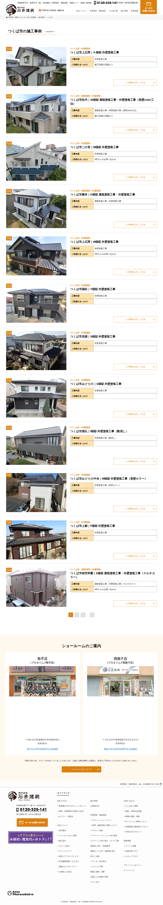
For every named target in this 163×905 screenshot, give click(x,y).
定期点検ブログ (131, 851)
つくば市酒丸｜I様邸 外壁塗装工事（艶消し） (99, 431)
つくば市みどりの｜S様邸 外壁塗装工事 (95, 383)
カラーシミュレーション (102, 820)
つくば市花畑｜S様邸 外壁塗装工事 (92, 336)
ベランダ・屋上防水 (98, 861)
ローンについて (65, 851)
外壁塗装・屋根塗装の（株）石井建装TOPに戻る (139, 784)
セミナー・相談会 (66, 816)
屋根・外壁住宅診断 (133, 811)
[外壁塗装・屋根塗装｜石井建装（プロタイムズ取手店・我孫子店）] (21, 8)
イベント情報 (130, 846)
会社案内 (62, 830)
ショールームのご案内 (68, 836)
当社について (62, 825)
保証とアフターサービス (69, 856)
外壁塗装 (86, 48)
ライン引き (94, 882)
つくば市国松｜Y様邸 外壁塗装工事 (92, 289)
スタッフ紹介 (64, 846)
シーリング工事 (96, 867)
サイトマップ (129, 870)
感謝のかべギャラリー (68, 867)
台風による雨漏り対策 (99, 877)
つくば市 (75, 48)
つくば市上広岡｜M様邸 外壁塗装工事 (94, 241)
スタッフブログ (131, 856)
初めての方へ (62, 801)
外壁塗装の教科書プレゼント (137, 827)
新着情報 (127, 841)
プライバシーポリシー (132, 865)
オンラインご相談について (136, 821)
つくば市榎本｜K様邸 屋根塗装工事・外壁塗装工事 (102, 194)
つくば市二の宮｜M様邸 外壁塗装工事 (94, 147)
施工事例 (94, 801)
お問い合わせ (129, 801)
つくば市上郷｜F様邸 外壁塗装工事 (92, 525)
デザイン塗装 (97, 830)
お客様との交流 (65, 872)
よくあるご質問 (131, 806)
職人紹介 (62, 841)
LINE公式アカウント (133, 832)
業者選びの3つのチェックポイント (73, 806)
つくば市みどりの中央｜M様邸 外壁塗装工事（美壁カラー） (108, 478)
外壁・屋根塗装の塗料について (104, 825)
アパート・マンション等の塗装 (104, 836)
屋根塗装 (86, 96)
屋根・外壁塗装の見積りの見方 (71, 811)
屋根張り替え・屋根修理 (100, 846)
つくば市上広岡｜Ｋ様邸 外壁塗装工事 (94, 52)
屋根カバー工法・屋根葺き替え (102, 851)
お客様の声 (94, 806)
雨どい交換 (94, 856)
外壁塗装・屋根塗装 (98, 815)
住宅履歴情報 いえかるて (69, 861)
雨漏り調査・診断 (97, 872)
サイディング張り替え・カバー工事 (104, 841)
